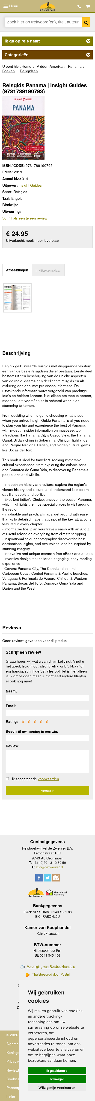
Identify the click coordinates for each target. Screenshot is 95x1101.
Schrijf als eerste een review (24, 217)
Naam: (11, 691)
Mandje (88, 6)
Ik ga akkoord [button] (57, 1071)
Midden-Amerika (49, 66)
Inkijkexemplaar (48, 270)
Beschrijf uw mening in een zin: (32, 731)
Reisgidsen (29, 70)
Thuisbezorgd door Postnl (51, 974)
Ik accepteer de (35, 778)
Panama (75, 66)
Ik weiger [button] (57, 1079)
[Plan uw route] (56, 877)
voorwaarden (48, 778)
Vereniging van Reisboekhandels (51, 966)
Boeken (8, 70)
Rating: (12, 721)
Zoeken (86, 22)
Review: (12, 746)
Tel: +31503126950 (79, 6)
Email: (11, 705)
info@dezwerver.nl (49, 867)
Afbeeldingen (17, 270)
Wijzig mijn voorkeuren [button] (57, 1088)
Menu (13, 5)
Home (26, 66)
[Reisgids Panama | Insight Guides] (23, 127)
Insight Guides (30, 185)
